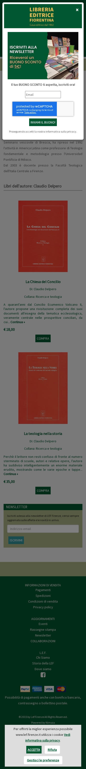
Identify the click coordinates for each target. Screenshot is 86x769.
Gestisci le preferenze (43, 760)
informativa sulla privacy (61, 131)
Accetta (34, 750)
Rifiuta (52, 750)
